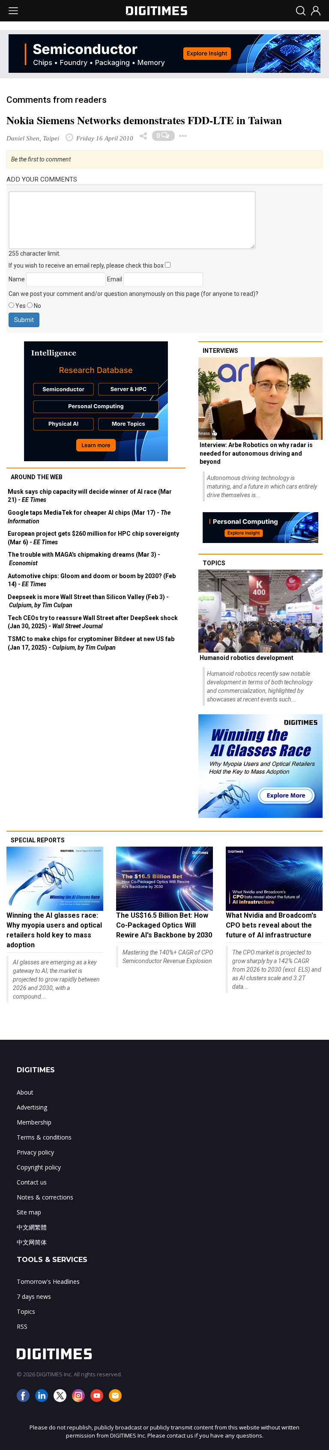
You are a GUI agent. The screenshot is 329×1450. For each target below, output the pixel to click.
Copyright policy (39, 1167)
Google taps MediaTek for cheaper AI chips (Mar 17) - (89, 517)
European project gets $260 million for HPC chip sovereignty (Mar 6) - (93, 538)
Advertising (32, 1107)
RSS (22, 1326)
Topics (214, 563)
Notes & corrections (45, 1197)
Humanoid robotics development (246, 657)
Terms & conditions (44, 1137)
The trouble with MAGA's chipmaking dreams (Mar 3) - (84, 559)
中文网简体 (32, 1242)
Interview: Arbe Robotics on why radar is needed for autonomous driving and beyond (256, 453)
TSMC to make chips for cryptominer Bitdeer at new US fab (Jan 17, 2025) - (91, 643)
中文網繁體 (32, 1227)
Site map (29, 1212)
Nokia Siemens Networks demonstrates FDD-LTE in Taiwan (144, 120)
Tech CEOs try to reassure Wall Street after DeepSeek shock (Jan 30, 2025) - (93, 622)
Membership (34, 1122)
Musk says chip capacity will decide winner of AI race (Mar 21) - (90, 496)
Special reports (38, 840)
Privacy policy (35, 1152)
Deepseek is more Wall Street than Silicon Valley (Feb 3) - (88, 601)
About (25, 1092)
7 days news (34, 1296)
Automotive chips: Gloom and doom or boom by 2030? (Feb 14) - (92, 580)
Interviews (220, 350)
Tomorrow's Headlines (48, 1281)
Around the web (37, 477)
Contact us (32, 1182)
